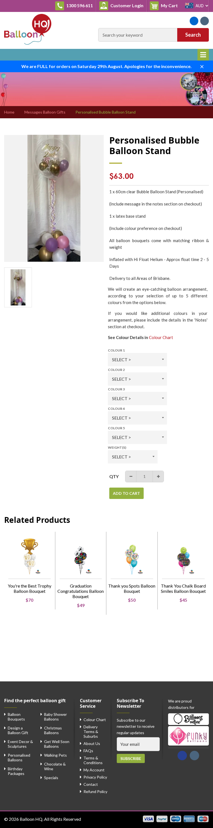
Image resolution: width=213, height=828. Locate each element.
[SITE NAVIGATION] (203, 55)
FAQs (88, 750)
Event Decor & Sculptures (20, 744)
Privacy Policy (95, 777)
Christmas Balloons (53, 730)
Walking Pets (55, 755)
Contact (90, 784)
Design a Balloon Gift (18, 730)
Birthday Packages (16, 771)
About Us (91, 743)
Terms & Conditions (93, 760)
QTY (114, 476)
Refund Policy (95, 791)
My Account (94, 769)
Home (9, 112)
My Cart (170, 5)
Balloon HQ (31, 819)
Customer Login (126, 5)
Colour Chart (161, 337)
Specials (51, 777)
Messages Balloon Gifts (44, 112)
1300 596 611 (79, 5)
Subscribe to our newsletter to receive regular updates (135, 726)
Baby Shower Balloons (55, 716)
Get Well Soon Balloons (56, 744)
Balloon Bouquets (16, 716)
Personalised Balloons (19, 757)
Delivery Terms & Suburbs (90, 731)
